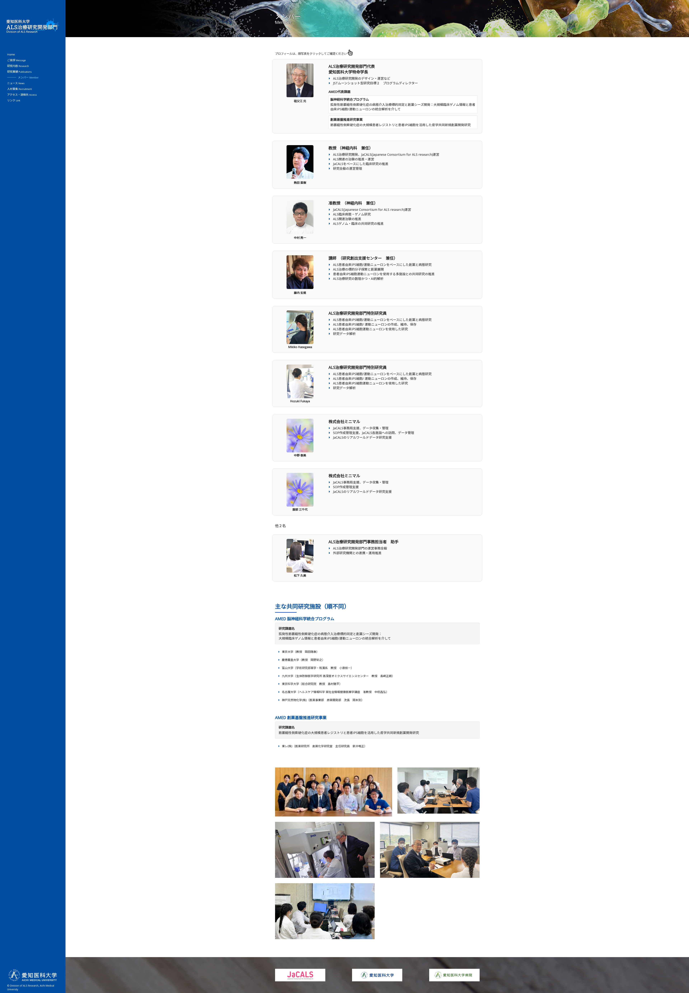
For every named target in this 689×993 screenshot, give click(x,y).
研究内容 (18, 66)
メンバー (28, 77)
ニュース (16, 83)
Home (11, 54)
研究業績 (19, 71)
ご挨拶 (16, 60)
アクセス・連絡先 (22, 94)
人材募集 (19, 89)
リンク (13, 100)
